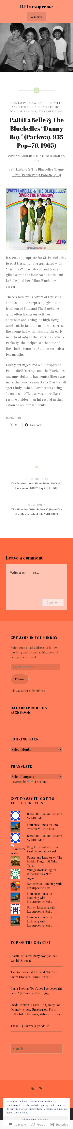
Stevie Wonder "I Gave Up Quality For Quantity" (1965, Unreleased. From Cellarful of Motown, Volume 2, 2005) (36, 1009)
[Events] (41, 1088)
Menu (38, 16)
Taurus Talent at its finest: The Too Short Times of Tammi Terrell (34, 974)
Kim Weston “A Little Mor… (44, 816)
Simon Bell (34, 814)
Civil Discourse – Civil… (42, 851)
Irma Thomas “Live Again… (39, 876)
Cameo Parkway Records (31, 102)
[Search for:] (37, 1049)
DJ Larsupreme (36, 7)
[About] (32, 1088)
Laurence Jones (32, 155)
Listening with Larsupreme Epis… (44, 886)
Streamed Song (51, 111)
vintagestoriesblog (39, 870)
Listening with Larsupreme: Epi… (39, 900)
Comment (53, 602)
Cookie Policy (20, 1112)
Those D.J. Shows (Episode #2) (30, 1026)
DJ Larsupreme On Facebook (29, 710)
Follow (19, 679)
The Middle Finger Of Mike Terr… (44, 861)
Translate (41, 782)
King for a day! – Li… (40, 847)
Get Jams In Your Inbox (34, 637)
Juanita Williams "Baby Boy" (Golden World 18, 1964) (34, 958)
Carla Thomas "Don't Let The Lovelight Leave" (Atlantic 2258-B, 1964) (36, 990)
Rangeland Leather (39, 857)
